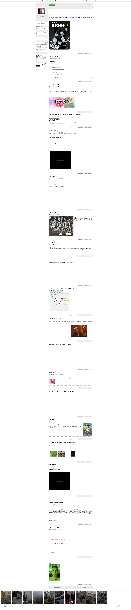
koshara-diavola (38, 48)
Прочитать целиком (62, 59)
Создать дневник (52, 4)
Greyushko (41, 44)
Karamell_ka (45, 44)
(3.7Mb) (57, 74)
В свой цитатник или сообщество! (70, 59)
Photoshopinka (43, 58)
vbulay (40, 49)
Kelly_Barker (58, 133)
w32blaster (42, 49)
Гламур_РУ (44, 57)
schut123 (37, 49)
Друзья (40, 3)
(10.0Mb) (56, 77)
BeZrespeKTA (38, 44)
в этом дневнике (39, 33)
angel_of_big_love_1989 (39, 47)
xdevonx (45, 49)
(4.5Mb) (55, 72)
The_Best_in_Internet (39, 59)
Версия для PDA (118, 605)
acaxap (40, 46)
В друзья (42, 16)
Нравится (86, 53)
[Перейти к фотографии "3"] (68, 456)
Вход (48, 0)
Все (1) (47, 21)
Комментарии (43, 3)
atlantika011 (45, 47)
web (42, 59)
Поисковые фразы (43, 68)
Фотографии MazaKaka (52, 445)
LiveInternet (37, 0)
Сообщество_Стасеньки (39, 50)
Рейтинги (53, 0)
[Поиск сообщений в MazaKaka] (45, 32)
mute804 (42, 48)
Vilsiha (46, 45)
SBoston (57, 59)
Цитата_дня (38, 57)
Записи (37, 3)
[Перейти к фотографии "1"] (53, 456)
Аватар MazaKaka (41, 11)
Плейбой (37, 58)
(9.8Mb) (55, 65)
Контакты (118, 606)
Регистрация (44, 0)
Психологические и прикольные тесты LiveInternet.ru (56, 123)
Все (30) (46, 42)
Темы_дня (41, 57)
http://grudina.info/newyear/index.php (59, 504)
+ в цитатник (59, 58)
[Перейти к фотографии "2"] (61, 456)
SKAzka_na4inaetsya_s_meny (40, 45)
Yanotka (37, 46)
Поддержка (86, 0)
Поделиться (89, 53)
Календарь (90, 587)
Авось (57, 0)
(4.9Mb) (58, 69)
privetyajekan (45, 48)
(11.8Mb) (56, 67)
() (82, 53)
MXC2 (40, 58)
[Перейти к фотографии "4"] (73, 456)
